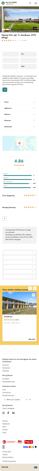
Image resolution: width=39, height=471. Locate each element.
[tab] (15, 313)
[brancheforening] (9, 443)
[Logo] (8, 3)
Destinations (6, 368)
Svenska (5, 429)
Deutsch (5, 421)
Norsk (4, 427)
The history (5, 379)
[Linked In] (14, 413)
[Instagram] (4, 413)
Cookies (5, 454)
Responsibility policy (8, 382)
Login (4, 389)
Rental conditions (7, 457)
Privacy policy (6, 451)
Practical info (6, 392)
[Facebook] (9, 413)
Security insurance (8, 395)
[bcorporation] (4, 448)
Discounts (5, 365)
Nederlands (6, 424)
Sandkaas (8, 316)
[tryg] (29, 443)
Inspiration (5, 371)
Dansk (4, 432)
